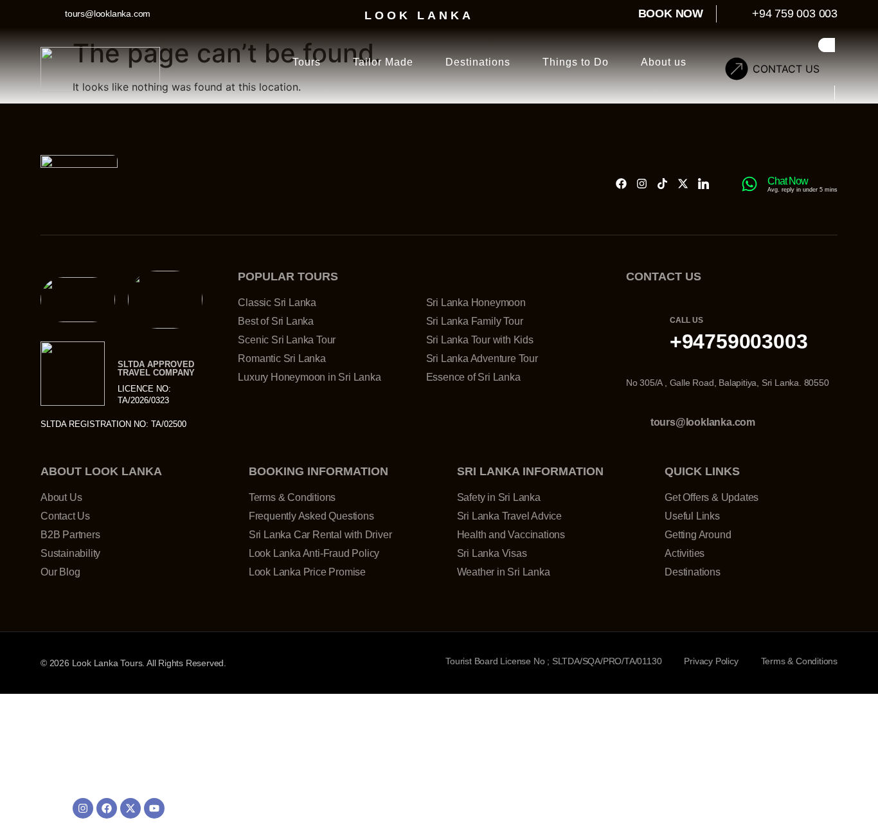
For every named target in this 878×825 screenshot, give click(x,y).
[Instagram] (641, 183)
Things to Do (575, 62)
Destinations (477, 62)
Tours (306, 62)
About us (663, 62)
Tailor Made (383, 62)
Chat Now (787, 181)
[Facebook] (621, 183)
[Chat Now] (749, 184)
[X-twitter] (682, 183)
